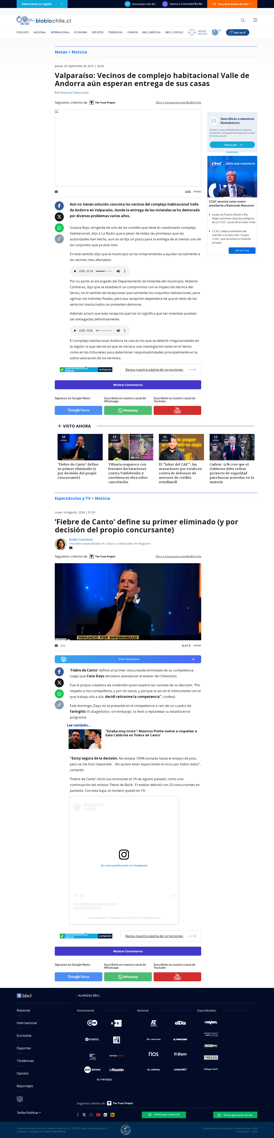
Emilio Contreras (81, 539)
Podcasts (23, 32)
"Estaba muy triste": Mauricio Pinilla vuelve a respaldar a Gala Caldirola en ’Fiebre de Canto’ (151, 733)
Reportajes (25, 1086)
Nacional (40, 32)
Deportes (98, 32)
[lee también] (86, 739)
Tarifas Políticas (27, 1112)
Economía (80, 32)
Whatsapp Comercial (167, 1114)
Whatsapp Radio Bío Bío (238, 1115)
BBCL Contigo (174, 32)
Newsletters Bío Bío (144, 4)
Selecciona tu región (37, 4)
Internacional (60, 32)
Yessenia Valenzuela (74, 92)
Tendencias (115, 32)
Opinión (132, 32)
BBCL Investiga (151, 32)
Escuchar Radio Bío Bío (233, 4)
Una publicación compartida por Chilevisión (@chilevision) (124, 917)
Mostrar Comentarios (128, 384)
